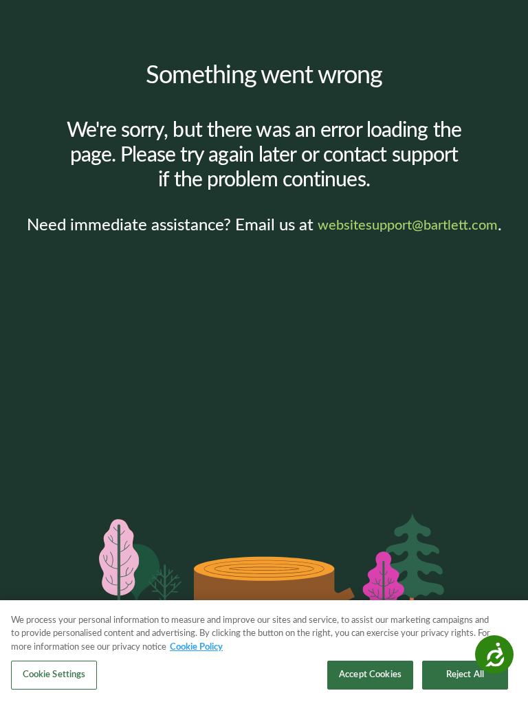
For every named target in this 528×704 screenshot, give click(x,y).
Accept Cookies (370, 674)
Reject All (465, 674)
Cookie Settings (54, 674)
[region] (264, 652)
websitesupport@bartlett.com (408, 225)
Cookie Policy (196, 647)
